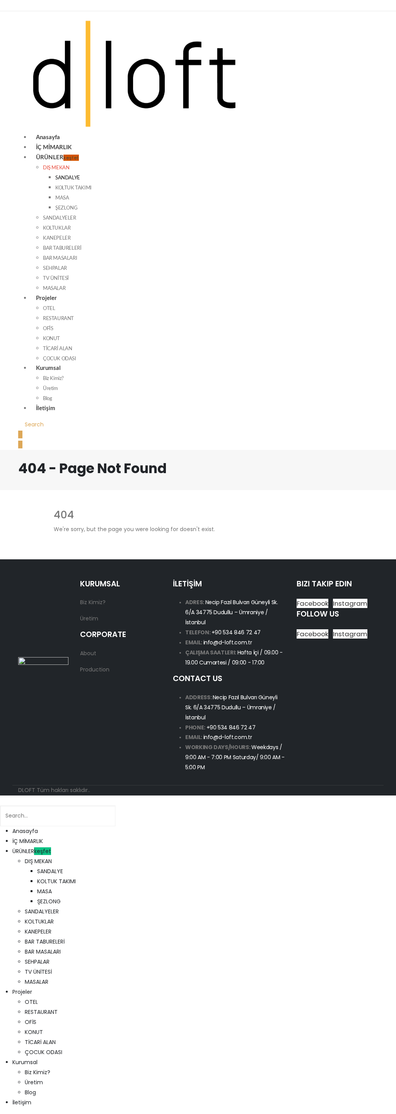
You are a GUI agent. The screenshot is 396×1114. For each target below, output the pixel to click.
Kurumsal (48, 368)
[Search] (123, 816)
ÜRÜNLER (57, 158)
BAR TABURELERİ (62, 248)
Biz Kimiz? (53, 378)
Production (94, 669)
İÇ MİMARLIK (27, 841)
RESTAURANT (58, 318)
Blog (30, 1092)
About (88, 653)
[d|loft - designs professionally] (134, 71)
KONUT (51, 338)
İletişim (45, 408)
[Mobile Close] (2, 800)
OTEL (49, 308)
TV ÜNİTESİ (56, 278)
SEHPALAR (55, 268)
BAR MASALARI (60, 258)
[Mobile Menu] (20, 434)
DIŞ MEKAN (56, 167)
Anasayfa (25, 831)
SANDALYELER (59, 218)
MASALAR (36, 982)
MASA (62, 198)
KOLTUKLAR (56, 228)
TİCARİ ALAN (57, 348)
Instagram (350, 603)
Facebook (312, 603)
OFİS (48, 328)
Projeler (46, 298)
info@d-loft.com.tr (227, 642)
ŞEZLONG (66, 208)
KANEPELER (56, 238)
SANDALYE (67, 177)
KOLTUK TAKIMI (73, 188)
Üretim (50, 388)
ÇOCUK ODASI (43, 1052)
